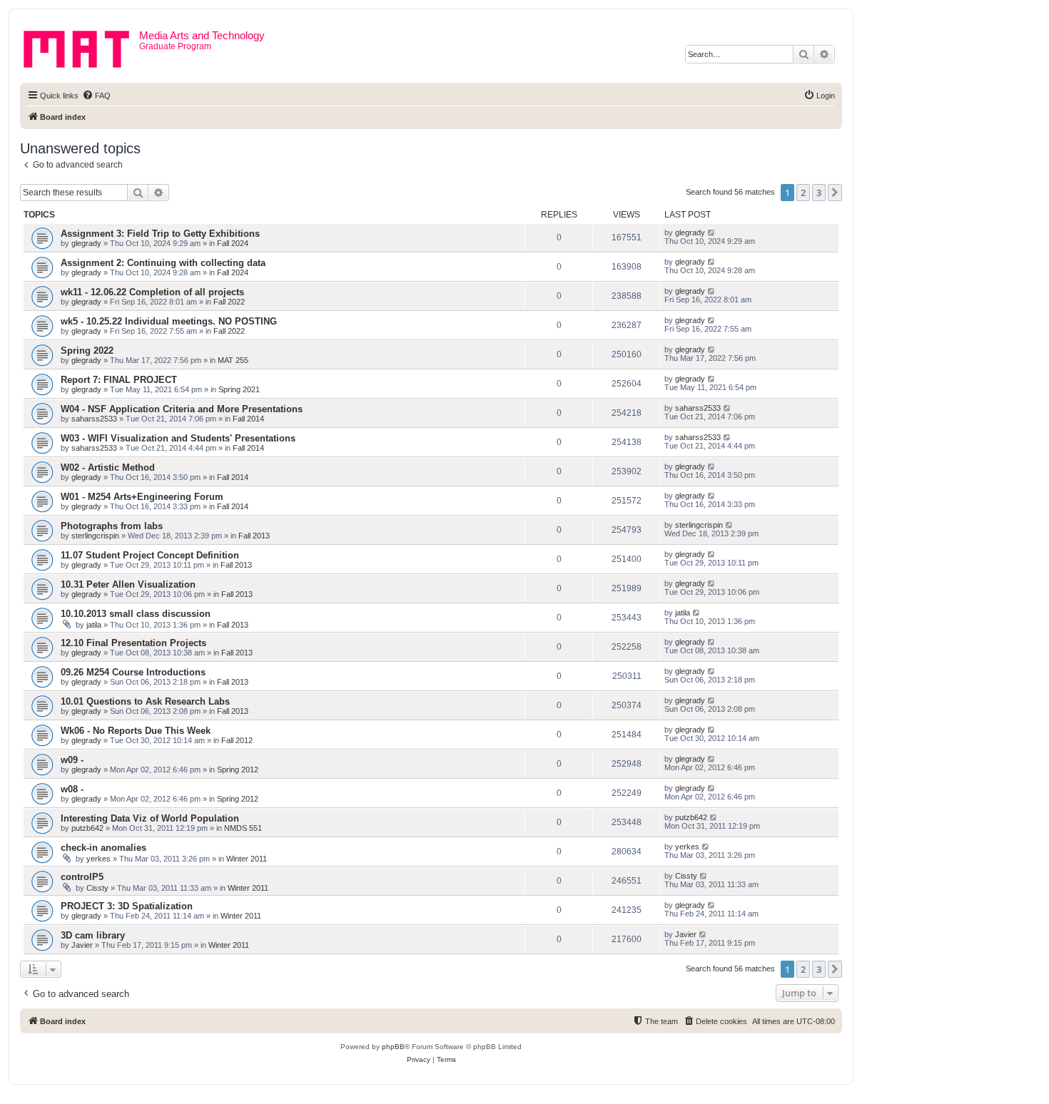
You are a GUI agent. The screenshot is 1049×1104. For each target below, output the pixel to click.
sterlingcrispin (95, 535)
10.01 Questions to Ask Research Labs (145, 701)
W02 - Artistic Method (108, 467)
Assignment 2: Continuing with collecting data (163, 262)
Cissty (97, 888)
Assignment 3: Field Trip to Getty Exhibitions (160, 233)
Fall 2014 (248, 418)
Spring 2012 (237, 769)
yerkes (98, 858)
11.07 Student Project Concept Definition (150, 555)
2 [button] (803, 192)
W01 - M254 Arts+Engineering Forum (142, 496)
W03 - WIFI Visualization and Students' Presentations (178, 438)
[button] (835, 192)
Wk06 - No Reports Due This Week (136, 730)
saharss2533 (94, 418)
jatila (93, 624)
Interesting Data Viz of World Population (150, 818)
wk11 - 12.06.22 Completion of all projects (152, 292)
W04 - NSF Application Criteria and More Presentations (182, 409)
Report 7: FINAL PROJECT (119, 379)
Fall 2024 (232, 243)
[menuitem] (96, 95)
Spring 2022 (87, 350)
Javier (82, 945)
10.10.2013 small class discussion (136, 613)
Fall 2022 (229, 301)
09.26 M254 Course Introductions (133, 672)
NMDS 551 (243, 828)
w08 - (72, 789)
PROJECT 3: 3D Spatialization (127, 906)
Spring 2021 (239, 389)
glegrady (86, 243)
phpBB (393, 1047)
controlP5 (82, 877)
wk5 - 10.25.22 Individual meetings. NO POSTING (169, 321)
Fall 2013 (254, 535)
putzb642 (87, 828)
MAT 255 (233, 360)
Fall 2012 (237, 740)
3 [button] (818, 192)
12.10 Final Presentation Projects (133, 643)
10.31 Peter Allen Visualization (128, 584)
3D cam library (93, 935)
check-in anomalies (103, 847)
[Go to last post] (711, 232)
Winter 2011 (246, 858)
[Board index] (81, 46)
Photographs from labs (112, 526)
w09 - (72, 760)
